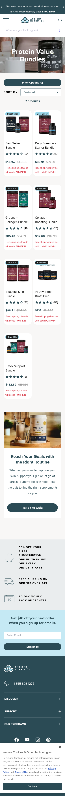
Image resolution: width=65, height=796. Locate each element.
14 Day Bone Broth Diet (43, 294)
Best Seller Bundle (12, 145)
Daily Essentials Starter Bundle (45, 145)
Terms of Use (21, 772)
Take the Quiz (32, 508)
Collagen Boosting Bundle (46, 219)
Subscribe (33, 647)
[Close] (60, 747)
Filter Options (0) (32, 83)
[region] (32, 768)
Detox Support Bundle (15, 368)
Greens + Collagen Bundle (16, 219)
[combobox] (32, 30)
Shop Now (48, 12)
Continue (32, 786)
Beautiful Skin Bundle (14, 294)
